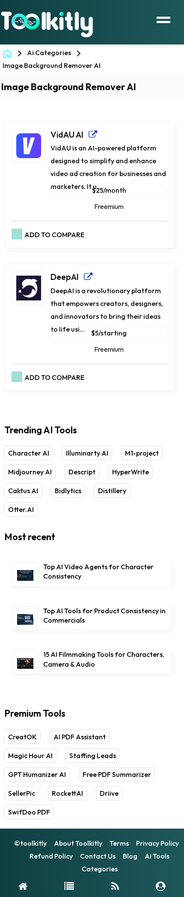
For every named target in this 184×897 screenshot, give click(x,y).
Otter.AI (21, 509)
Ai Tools (157, 856)
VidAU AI (69, 134)
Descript (81, 472)
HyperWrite (130, 472)
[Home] (22, 885)
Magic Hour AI (30, 755)
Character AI (28, 453)
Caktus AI (23, 490)
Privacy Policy (157, 843)
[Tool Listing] (69, 885)
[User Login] (161, 885)
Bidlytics (68, 490)
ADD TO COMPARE (54, 234)
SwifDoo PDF (29, 812)
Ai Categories (49, 52)
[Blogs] (115, 885)
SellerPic (21, 793)
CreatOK (22, 736)
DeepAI (67, 276)
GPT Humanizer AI (37, 774)
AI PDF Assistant (79, 736)
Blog (130, 856)
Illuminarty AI (87, 453)
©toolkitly (30, 843)
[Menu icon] (163, 19)
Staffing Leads (92, 755)
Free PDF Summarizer (117, 774)
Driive (109, 793)
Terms (119, 843)
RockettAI (67, 793)
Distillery (112, 490)
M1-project (142, 453)
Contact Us (98, 856)
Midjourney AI (30, 472)
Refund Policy (51, 856)
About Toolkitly (78, 843)
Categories (100, 869)
